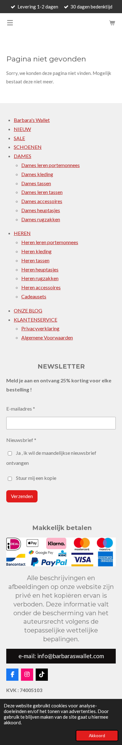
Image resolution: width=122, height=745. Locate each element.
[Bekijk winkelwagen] (112, 22)
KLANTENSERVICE (35, 320)
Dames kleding (37, 174)
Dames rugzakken (40, 219)
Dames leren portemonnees (50, 165)
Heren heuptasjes (39, 269)
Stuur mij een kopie (36, 478)
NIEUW (22, 129)
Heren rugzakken (39, 278)
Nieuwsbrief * (21, 440)
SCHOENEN (28, 147)
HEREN (22, 233)
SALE (19, 138)
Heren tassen (35, 260)
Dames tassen (36, 183)
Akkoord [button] (97, 735)
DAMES (22, 156)
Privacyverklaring (40, 328)
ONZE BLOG (28, 310)
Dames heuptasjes (40, 210)
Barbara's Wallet (32, 120)
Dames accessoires (41, 201)
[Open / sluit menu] (10, 22)
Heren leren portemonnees (49, 242)
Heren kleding (36, 251)
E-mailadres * (20, 409)
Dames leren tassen (42, 192)
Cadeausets (33, 296)
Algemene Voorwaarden (47, 337)
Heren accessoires (41, 287)
